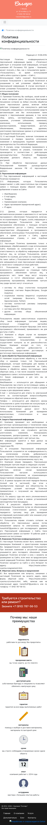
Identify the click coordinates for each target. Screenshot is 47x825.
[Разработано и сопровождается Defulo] (27, 821)
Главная (6, 813)
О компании (19, 813)
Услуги (30, 813)
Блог (22, 818)
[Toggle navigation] (5, 22)
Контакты (32, 818)
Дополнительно (10, 818)
